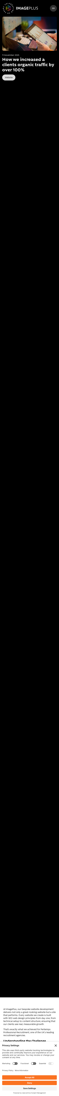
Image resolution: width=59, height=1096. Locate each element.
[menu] (53, 8)
